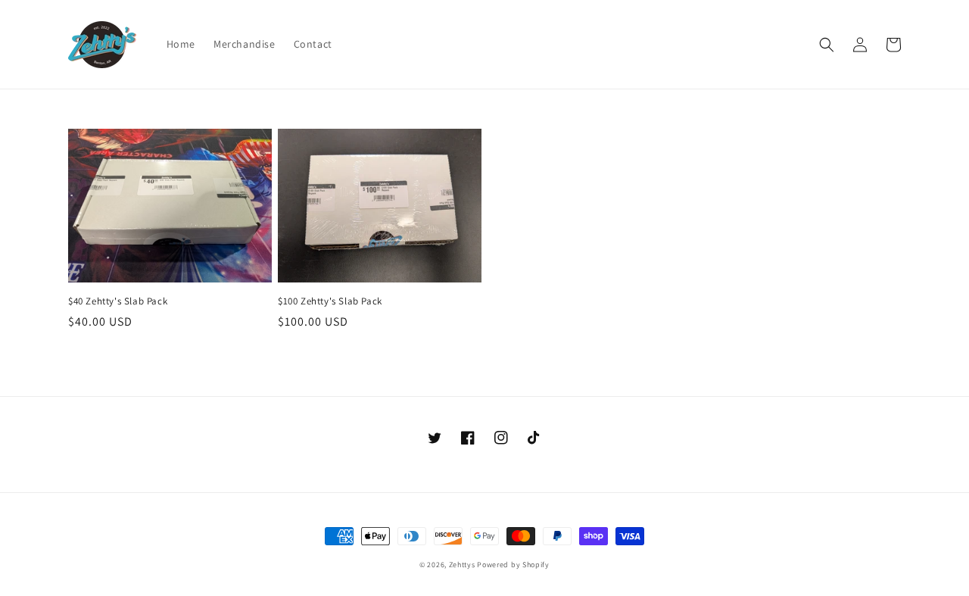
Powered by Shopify (513, 564)
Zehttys (462, 564)
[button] (826, 44)
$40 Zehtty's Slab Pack (117, 301)
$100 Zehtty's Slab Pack (330, 301)
